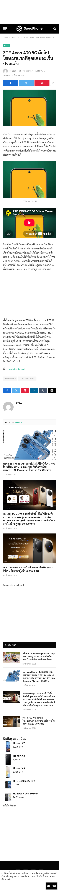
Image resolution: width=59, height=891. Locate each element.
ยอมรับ (51, 886)
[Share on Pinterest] (41, 83)
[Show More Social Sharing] (53, 83)
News (6, 45)
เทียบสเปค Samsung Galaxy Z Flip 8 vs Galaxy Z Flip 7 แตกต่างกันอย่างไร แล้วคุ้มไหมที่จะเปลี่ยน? (39, 656)
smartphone (10, 378)
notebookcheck (17, 369)
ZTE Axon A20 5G (27, 378)
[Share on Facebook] (10, 83)
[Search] (54, 28)
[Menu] (5, 28)
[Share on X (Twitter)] (26, 83)
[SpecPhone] (29, 29)
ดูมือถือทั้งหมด (9, 805)
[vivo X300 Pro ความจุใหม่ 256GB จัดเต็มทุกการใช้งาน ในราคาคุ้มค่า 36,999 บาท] (29, 548)
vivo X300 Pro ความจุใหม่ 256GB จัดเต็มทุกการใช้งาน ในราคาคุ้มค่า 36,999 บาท (28, 569)
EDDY (14, 71)
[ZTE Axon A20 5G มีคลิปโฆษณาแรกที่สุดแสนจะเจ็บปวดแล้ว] (29, 125)
